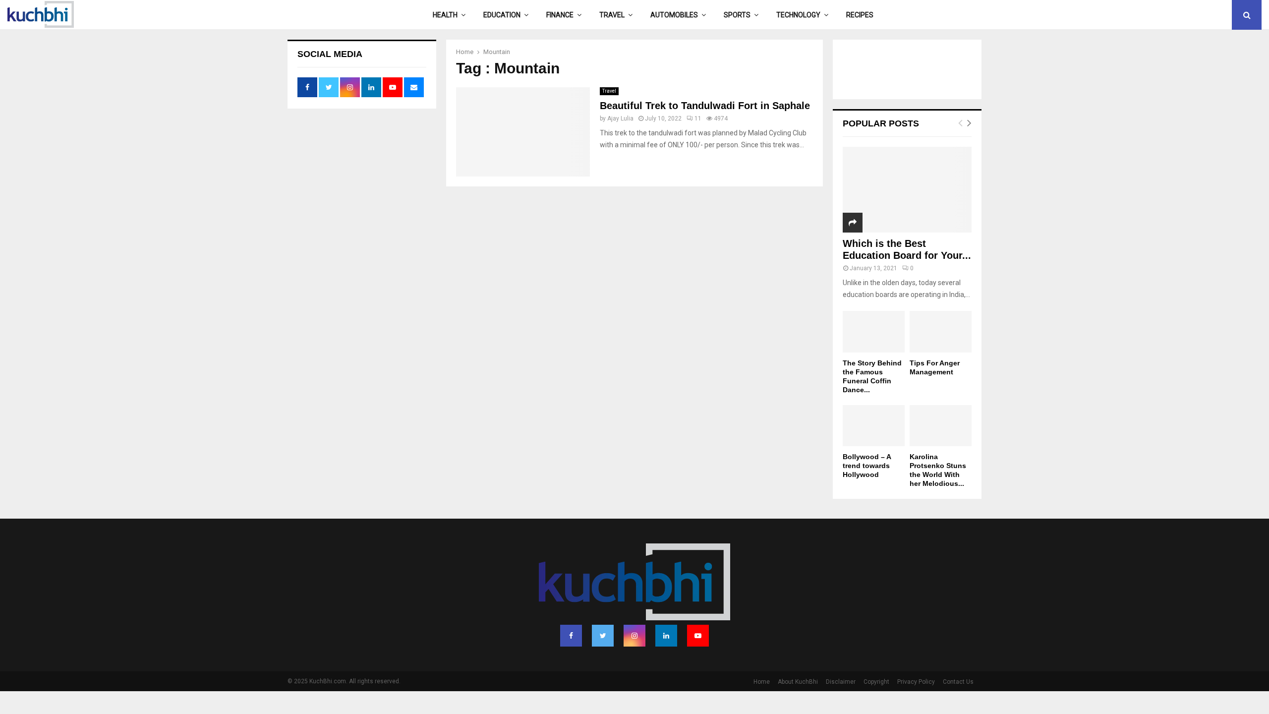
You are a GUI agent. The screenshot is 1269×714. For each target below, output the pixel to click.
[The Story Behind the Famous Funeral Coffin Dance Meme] (874, 331)
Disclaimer (841, 681)
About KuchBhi (798, 681)
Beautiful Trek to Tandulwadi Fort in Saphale (705, 105)
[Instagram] (634, 636)
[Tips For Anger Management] (941, 331)
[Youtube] (698, 636)
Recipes (859, 15)
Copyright (876, 681)
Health (445, 15)
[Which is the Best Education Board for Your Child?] (907, 190)
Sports (737, 15)
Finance (560, 15)
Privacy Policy (916, 681)
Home (761, 681)
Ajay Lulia (620, 118)
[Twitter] (603, 636)
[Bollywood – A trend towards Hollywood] (874, 425)
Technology (798, 15)
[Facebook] (571, 636)
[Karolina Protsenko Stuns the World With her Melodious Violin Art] (941, 425)
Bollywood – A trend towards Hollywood (867, 465)
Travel (612, 15)
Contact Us (958, 681)
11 (697, 118)
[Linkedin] (666, 636)
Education (501, 15)
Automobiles (674, 15)
